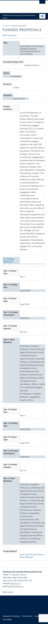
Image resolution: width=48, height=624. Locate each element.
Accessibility (7, 619)
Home (6, 26)
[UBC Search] (42, 3)
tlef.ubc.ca (15, 583)
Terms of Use (27, 616)
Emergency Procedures (11, 616)
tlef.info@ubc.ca (15, 586)
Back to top (8, 592)
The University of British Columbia (18, 5)
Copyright (38, 616)
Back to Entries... (10, 35)
